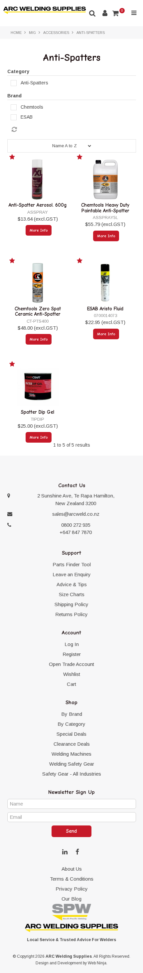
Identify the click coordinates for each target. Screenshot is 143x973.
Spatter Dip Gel (37, 412)
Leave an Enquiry (72, 574)
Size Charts (71, 594)
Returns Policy (71, 614)
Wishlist (71, 674)
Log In (72, 644)
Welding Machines (71, 754)
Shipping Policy (71, 604)
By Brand (71, 714)
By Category (71, 724)
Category (18, 71)
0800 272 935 (75, 525)
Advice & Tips (72, 584)
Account (104, 13)
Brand (14, 95)
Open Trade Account (71, 664)
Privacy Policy (72, 889)
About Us (72, 869)
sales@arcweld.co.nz (75, 514)
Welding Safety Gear (71, 764)
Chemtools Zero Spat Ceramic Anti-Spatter (38, 311)
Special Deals (71, 734)
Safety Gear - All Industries (71, 774)
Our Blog (71, 899)
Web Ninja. (97, 963)
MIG (32, 33)
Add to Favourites (13, 158)
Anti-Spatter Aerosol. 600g (38, 205)
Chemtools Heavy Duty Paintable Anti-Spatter (105, 208)
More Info (39, 230)
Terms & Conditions (71, 879)
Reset (73, 130)
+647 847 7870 (76, 532)
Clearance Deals (72, 744)
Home (16, 33)
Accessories (56, 33)
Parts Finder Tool (72, 564)
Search (92, 13)
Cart (71, 684)
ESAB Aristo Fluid (105, 309)
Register (72, 654)
